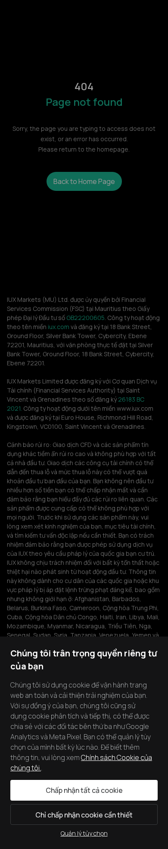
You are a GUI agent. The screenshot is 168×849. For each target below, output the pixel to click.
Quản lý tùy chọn (84, 833)
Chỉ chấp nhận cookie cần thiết (84, 815)
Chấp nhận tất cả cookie (84, 790)
